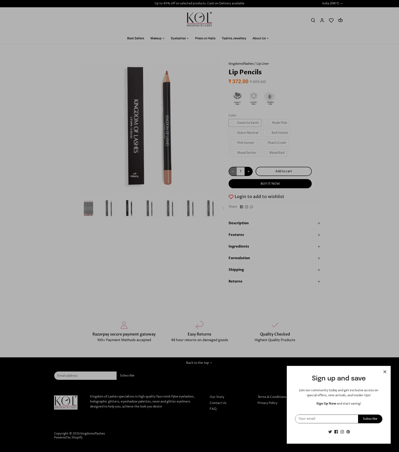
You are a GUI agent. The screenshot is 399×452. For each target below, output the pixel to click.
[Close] (384, 371)
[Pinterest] (348, 432)
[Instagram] (342, 432)
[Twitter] (330, 432)
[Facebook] (336, 432)
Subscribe (370, 419)
